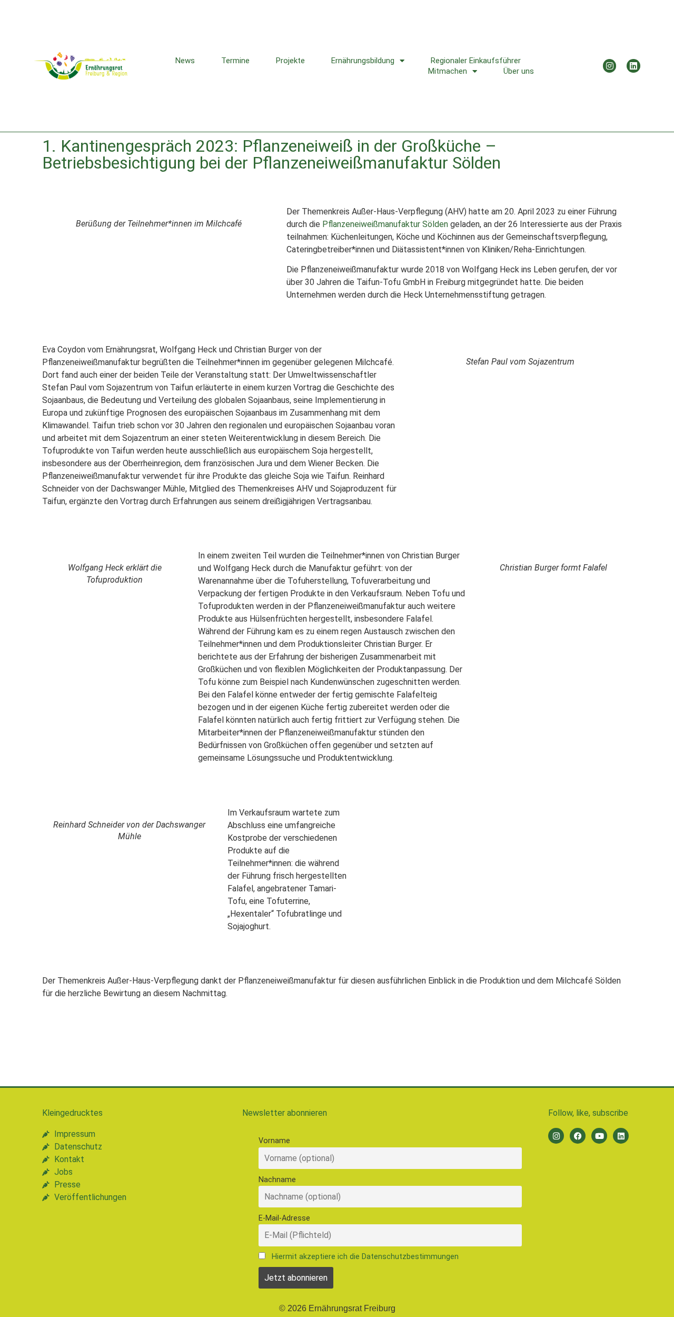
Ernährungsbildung (362, 60)
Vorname (274, 1140)
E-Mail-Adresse (284, 1218)
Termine (235, 60)
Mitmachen (447, 71)
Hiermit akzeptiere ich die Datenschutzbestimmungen (365, 1256)
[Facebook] (578, 1136)
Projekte (290, 60)
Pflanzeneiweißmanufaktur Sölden (385, 224)
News (185, 60)
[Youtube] (599, 1136)
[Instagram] (610, 66)
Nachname (277, 1179)
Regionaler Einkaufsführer (476, 60)
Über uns (518, 71)
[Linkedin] (633, 66)
